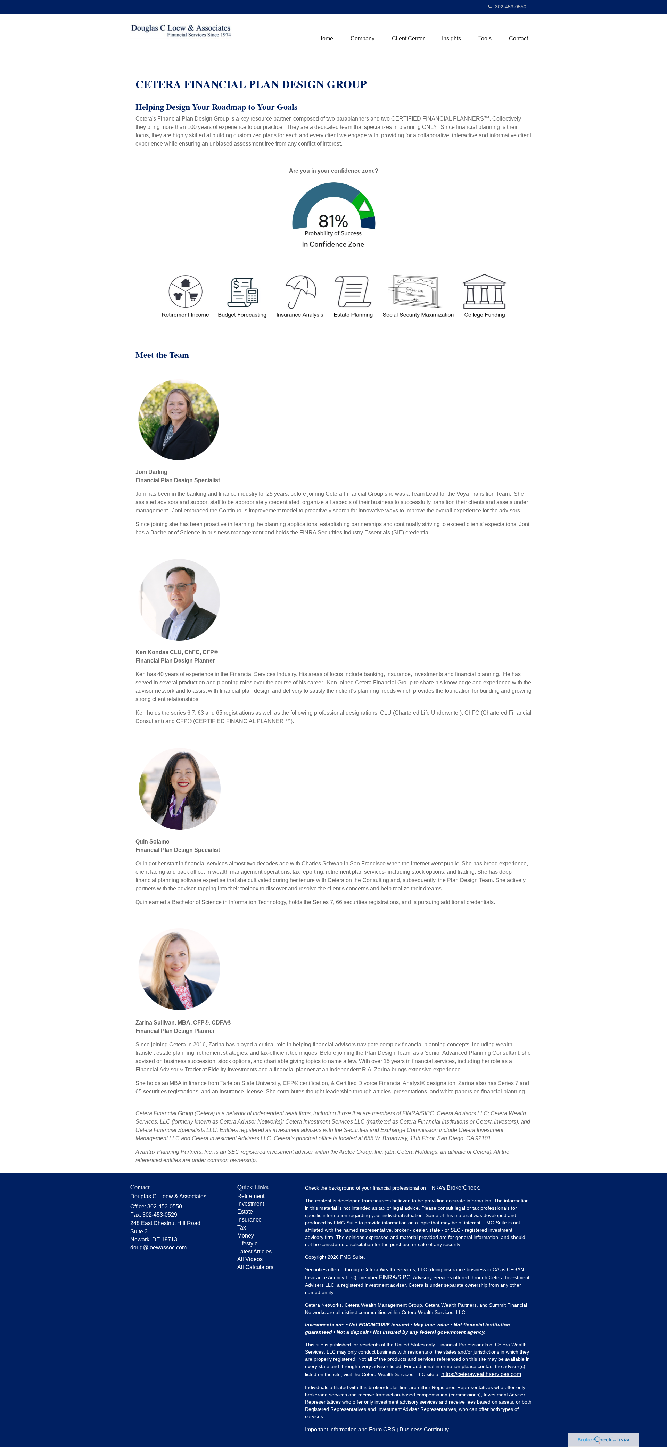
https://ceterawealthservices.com (481, 1374)
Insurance (249, 1220)
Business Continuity (424, 1429)
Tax (241, 1228)
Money (245, 1236)
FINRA (387, 1277)
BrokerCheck (463, 1188)
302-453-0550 (510, 6)
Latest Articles (254, 1252)
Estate (245, 1212)
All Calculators (255, 1267)
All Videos (250, 1259)
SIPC (404, 1277)
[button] (362, 38)
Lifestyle (247, 1244)
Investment (250, 1204)
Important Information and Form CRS (350, 1429)
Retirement (250, 1196)
